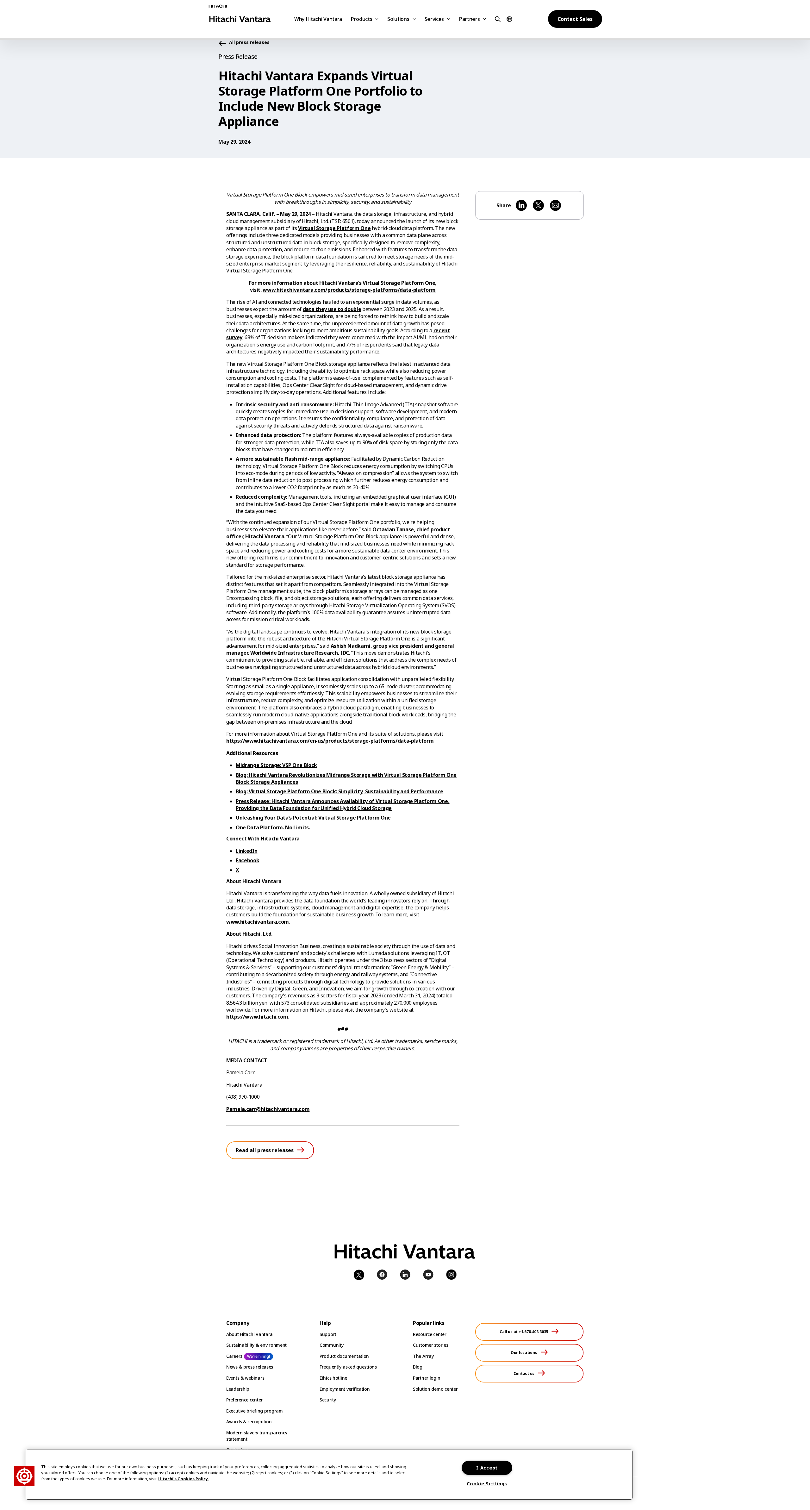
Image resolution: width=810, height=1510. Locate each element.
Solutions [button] (398, 19)
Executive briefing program (254, 1411)
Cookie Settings (487, 1484)
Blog (417, 1367)
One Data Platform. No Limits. (273, 827)
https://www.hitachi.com (257, 1016)
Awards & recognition (248, 1422)
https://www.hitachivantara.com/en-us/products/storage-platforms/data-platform (329, 740)
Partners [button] (469, 19)
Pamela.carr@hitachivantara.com (267, 1109)
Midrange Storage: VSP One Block (276, 765)
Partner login (426, 1378)
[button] (496, 19)
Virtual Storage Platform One (334, 228)
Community (331, 1345)
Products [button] (361, 19)
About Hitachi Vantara (249, 1334)
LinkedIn (246, 850)
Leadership (237, 1389)
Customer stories (430, 1345)
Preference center (244, 1400)
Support (328, 1334)
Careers (234, 1356)
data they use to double (332, 309)
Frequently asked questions (348, 1367)
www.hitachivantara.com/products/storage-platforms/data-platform (349, 289)
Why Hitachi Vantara (318, 19)
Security (328, 1400)
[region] (329, 1474)
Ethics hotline (333, 1378)
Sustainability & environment (256, 1345)
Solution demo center (435, 1389)
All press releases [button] (249, 42)
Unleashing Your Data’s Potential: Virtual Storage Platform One (313, 817)
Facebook (247, 860)
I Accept (487, 1468)
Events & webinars (245, 1378)
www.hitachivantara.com (257, 921)
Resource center (429, 1334)
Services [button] (434, 19)
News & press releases (249, 1367)
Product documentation (344, 1356)
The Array (423, 1356)
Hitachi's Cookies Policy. (183, 1479)
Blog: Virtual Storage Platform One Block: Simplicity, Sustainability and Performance (339, 791)
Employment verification (345, 1389)
